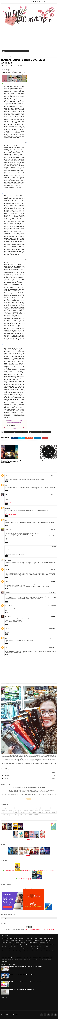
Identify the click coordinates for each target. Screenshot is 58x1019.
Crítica (10, 810)
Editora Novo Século (50, 950)
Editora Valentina (18, 959)
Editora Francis (5, 944)
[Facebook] (33, 2)
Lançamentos (31, 432)
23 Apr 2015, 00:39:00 (52, 605)
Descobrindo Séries (18, 810)
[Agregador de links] (48, 909)
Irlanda (16, 812)
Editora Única (25, 432)
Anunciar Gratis (54, 909)
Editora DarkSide (28, 940)
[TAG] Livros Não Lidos (45, 460)
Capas (43, 808)
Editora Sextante (27, 957)
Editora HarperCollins (25, 946)
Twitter (9, 427)
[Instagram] (31, 2)
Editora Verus (35, 959)
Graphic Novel (5, 812)
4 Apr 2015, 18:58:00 (52, 485)
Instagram (4, 427)
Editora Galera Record (35, 944)
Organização (40, 812)
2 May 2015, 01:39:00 (52, 628)
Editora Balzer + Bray (48, 938)
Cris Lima (7, 508)
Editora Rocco (33, 955)
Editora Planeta (33, 953)
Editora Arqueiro (22, 938)
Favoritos (36, 810)
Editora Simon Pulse (37, 957)
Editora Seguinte (19, 957)
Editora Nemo (43, 948)
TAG (7, 814)
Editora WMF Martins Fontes (45, 959)
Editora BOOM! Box (38, 938)
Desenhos (26, 810)
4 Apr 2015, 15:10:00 (52, 475)
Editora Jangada (49, 946)
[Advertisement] (29, 39)
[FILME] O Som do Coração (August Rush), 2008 (22, 974)
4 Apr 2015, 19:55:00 (52, 494)
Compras (53, 808)
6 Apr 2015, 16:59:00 (52, 569)
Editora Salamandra (42, 955)
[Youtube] (37, 2)
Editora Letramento (13, 948)
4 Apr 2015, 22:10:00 (52, 520)
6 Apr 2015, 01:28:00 (52, 546)
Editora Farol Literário (44, 942)
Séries (3, 814)
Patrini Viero (8, 581)
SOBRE (6, 1)
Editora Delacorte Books (38, 940)
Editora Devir (47, 940)
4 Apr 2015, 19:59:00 (52, 508)
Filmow (14, 428)
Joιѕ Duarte (8, 560)
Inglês (11, 812)
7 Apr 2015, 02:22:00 (52, 592)
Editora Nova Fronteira (6, 950)
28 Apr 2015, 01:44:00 (52, 616)
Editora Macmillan (35, 948)
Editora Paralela (25, 953)
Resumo (53, 812)
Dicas (10, 432)
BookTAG (30, 808)
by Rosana (6, 432)
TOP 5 (21, 814)
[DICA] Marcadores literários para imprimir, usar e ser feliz (25, 981)
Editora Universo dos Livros (7, 959)
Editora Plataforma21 (42, 953)
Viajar (30, 814)
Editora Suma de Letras (47, 957)
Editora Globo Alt (5, 946)
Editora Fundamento (14, 944)
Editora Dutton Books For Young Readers (10, 942)
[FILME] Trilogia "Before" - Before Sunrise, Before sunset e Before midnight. (9, 461)
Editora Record (26, 955)
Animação (11, 808)
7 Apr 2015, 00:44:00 (52, 581)
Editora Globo (52, 944)
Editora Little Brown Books (24, 948)
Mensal (36, 432)
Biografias (17, 808)
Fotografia (47, 810)
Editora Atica (30, 938)
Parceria (39, 432)
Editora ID (33, 946)
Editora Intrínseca (40, 946)
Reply (7, 481)
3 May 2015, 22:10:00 (52, 647)
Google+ (23, 427)
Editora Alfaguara (13, 938)
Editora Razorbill (17, 955)
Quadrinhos (47, 812)
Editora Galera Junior (24, 944)
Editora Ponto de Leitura (7, 955)
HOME (2, 1)
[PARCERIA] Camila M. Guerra (27, 460)
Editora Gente (19, 432)
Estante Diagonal (9, 494)
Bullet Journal (36, 808)
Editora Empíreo (24, 942)
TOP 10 (15, 814)
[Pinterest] (39, 2)
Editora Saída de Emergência (8, 957)
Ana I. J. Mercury (9, 616)
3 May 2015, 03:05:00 (52, 638)
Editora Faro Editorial (33, 942)
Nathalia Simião (9, 605)
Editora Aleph (5, 938)
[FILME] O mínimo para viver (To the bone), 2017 (22, 989)
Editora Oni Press (5, 953)
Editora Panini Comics (15, 953)
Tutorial (25, 814)
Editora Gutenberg (15, 946)
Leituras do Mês (23, 812)
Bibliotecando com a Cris (10, 514)
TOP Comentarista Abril (46, 432)
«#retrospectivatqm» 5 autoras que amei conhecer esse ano (25, 966)
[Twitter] (35, 2)
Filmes (42, 810)
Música (34, 812)
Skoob (18, 427)
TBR (11, 814)
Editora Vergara (27, 959)
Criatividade (4, 810)
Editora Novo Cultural (40, 950)
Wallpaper (36, 814)
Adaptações (4, 808)
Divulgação (14, 432)
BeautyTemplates (14, 1014)
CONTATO (12, 1)
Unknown (7, 475)
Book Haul (24, 808)
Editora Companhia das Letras (16, 940)
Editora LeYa (4, 948)
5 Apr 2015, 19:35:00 (52, 529)
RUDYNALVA (8, 529)
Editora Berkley (5, 940)
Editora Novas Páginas (17, 950)
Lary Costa (7, 592)
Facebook (14, 427)
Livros (29, 812)
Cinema (47, 808)
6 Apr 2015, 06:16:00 (52, 560)
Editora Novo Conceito (28, 950)
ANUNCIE (17, 1)
